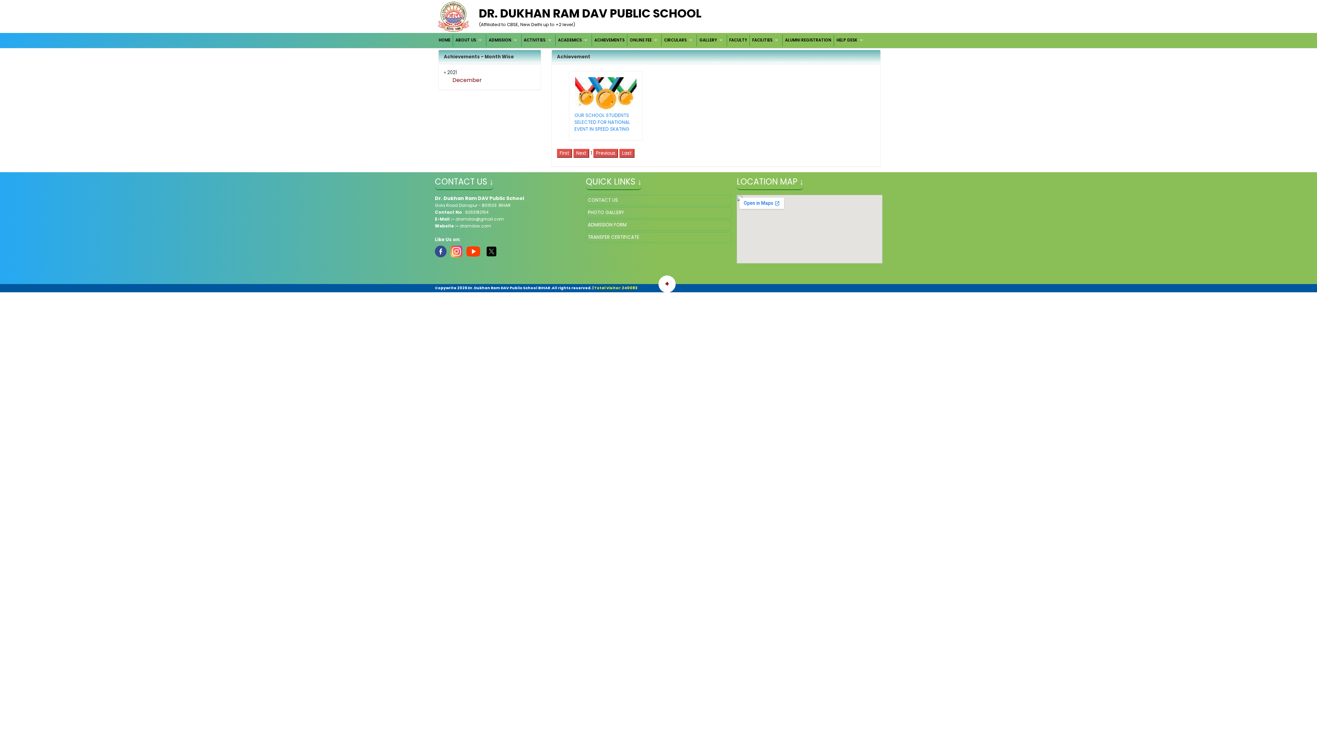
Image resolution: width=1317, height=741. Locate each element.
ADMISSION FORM (607, 225)
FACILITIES (762, 40)
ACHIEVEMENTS (609, 40)
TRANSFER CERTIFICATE (613, 237)
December (467, 80)
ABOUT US (465, 40)
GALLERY (708, 40)
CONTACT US (603, 200)
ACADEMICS (570, 40)
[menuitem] (445, 40)
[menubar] (652, 40)
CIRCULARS (675, 40)
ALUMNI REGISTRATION (808, 40)
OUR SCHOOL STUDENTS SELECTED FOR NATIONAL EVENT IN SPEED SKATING (602, 122)
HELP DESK (847, 40)
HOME (444, 40)
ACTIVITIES (534, 40)
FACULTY (738, 40)
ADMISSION (500, 40)
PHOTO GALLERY (606, 212)
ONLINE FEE (641, 40)
